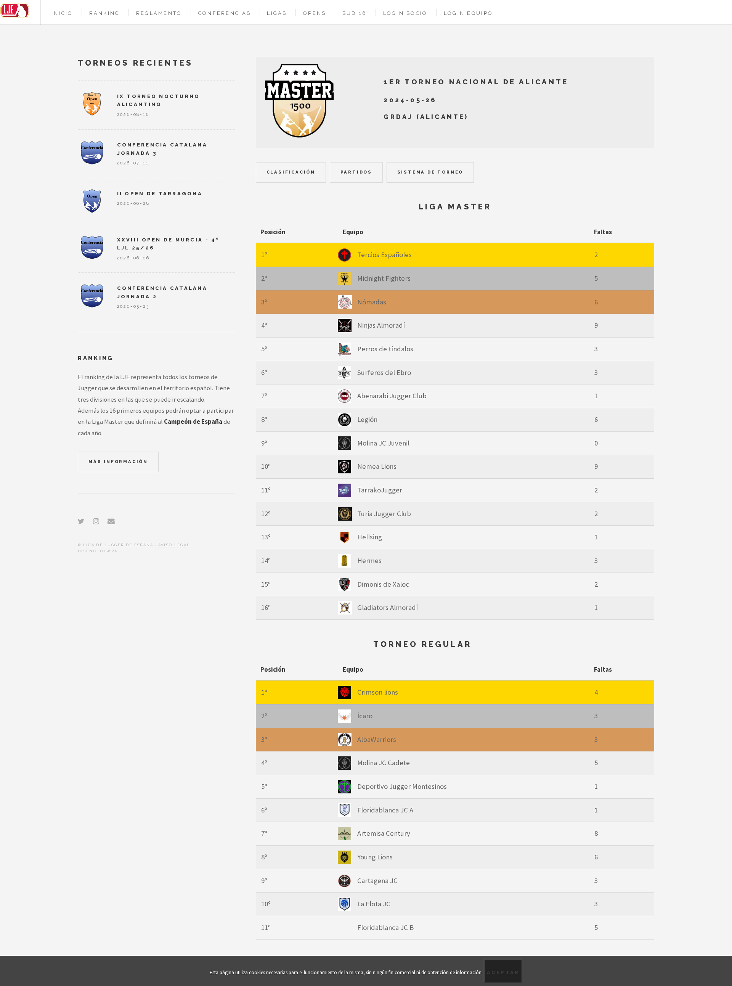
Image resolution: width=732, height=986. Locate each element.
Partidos (356, 172)
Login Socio (405, 13)
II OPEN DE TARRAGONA (159, 193)
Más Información (118, 461)
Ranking (104, 13)
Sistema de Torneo (430, 172)
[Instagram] (96, 521)
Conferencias (224, 13)
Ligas (277, 13)
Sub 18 (354, 13)
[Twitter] (81, 521)
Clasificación (290, 172)
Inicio (62, 13)
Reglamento (159, 13)
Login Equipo (468, 13)
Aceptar (503, 972)
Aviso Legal (174, 545)
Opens (314, 13)
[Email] (111, 521)
